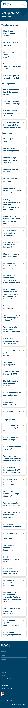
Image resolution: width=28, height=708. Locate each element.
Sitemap (3, 675)
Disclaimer (3, 672)
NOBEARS (24, 704)
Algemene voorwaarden (7, 665)
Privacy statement (5, 669)
